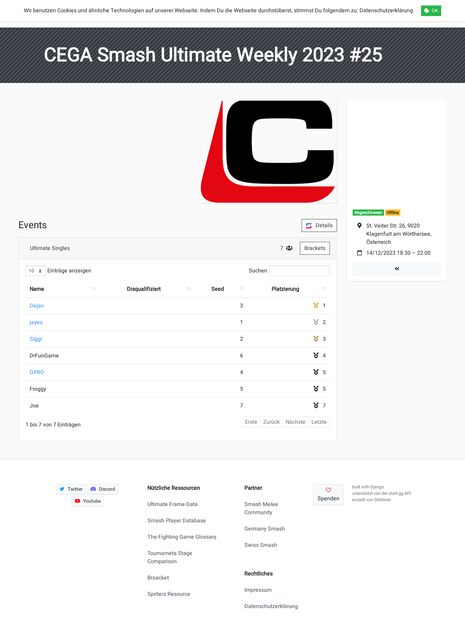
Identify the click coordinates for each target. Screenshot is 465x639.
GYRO (37, 372)
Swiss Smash (260, 545)
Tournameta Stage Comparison (169, 557)
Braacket (158, 578)
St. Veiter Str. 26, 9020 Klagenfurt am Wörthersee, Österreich (398, 234)
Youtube (92, 501)
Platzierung (285, 289)
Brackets (314, 248)
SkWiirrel (382, 500)
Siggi (36, 339)
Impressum (258, 590)
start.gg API (400, 493)
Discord (107, 489)
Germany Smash (264, 529)
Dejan (37, 306)
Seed (217, 289)
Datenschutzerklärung (268, 606)
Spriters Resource (168, 594)
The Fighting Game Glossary (182, 537)
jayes (36, 322)
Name (37, 289)
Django (377, 487)
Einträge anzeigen (68, 271)
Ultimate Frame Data (172, 504)
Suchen (258, 271)
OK (435, 10)
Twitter (75, 489)
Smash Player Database (176, 521)
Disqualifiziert (144, 289)
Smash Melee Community (261, 508)
